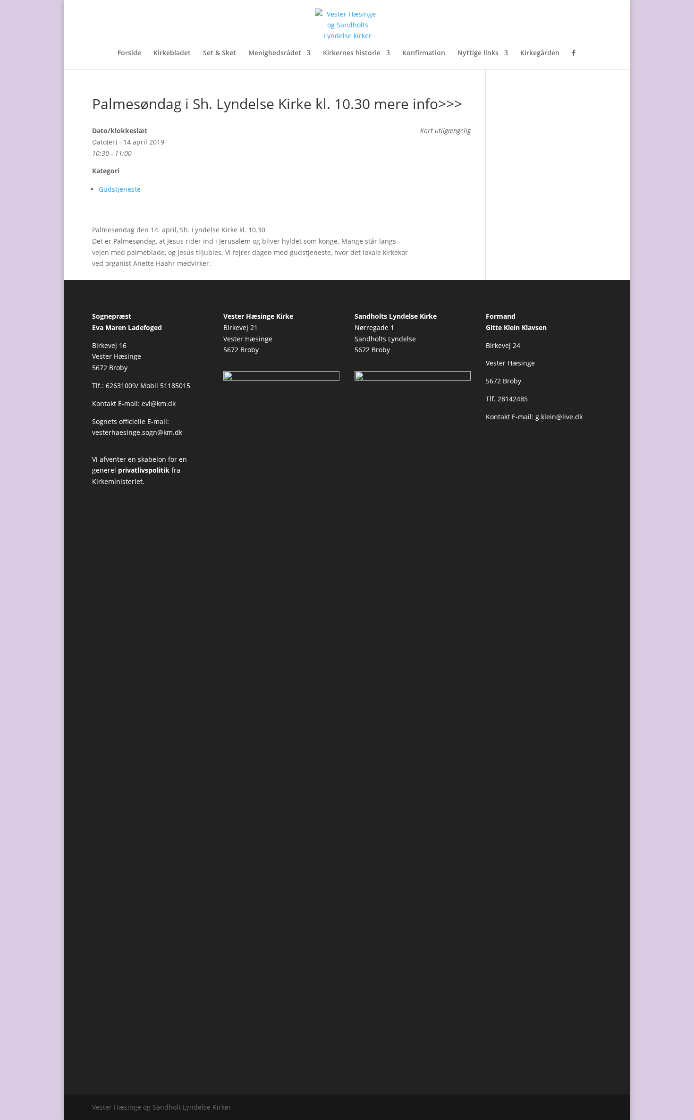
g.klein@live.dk (559, 416)
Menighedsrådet (274, 53)
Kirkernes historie (352, 53)
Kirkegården (539, 53)
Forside (129, 53)
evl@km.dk (159, 403)
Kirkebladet (172, 53)
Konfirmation (423, 53)
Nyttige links (478, 53)
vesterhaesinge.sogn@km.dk (137, 432)
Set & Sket (219, 53)
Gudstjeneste (120, 189)
